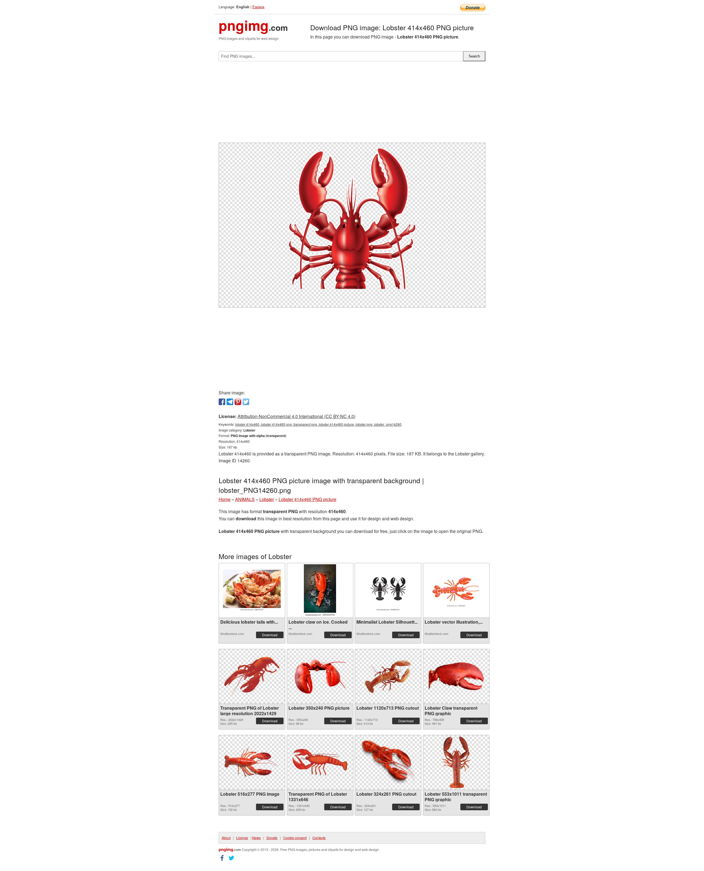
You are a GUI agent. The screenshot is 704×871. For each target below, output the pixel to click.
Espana (258, 6)
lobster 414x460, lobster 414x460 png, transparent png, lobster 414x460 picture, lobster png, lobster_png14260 (318, 424)
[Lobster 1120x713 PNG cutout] (388, 676)
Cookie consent (295, 837)
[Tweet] (246, 402)
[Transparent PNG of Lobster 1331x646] (320, 762)
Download (269, 634)
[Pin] (238, 402)
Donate (271, 837)
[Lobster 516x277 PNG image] (251, 762)
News (256, 837)
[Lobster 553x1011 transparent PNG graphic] (456, 762)
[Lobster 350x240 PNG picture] (320, 676)
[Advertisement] (352, 104)
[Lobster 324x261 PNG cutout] (388, 762)
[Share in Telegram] (230, 402)
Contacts (319, 837)
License (242, 837)
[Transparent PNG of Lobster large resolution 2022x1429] (251, 676)
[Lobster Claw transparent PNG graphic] (456, 676)
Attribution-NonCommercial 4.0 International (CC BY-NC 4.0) (296, 416)
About (226, 837)
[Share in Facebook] (222, 402)
